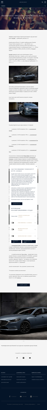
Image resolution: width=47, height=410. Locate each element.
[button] (36, 166)
